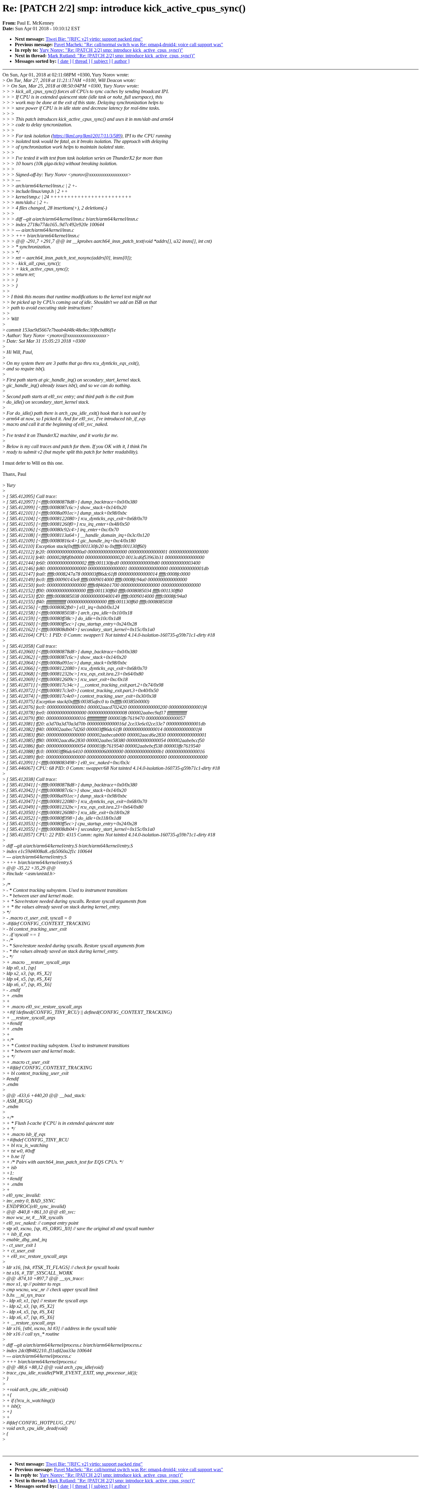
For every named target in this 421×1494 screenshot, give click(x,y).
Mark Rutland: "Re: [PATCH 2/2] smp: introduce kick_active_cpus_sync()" (121, 55)
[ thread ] (81, 61)
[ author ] (120, 61)
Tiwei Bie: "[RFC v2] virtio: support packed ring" (94, 39)
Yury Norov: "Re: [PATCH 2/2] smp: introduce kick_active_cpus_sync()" (111, 50)
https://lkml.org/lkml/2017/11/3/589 (87, 135)
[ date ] (64, 61)
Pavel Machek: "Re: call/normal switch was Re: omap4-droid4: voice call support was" (138, 44)
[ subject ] (100, 61)
